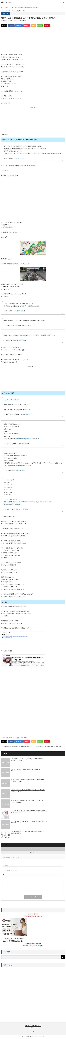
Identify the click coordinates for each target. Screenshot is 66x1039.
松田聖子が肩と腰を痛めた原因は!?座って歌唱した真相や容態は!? (18, 746)
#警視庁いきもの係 (38, 153)
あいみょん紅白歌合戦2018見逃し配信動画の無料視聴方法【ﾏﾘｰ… (29, 821)
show (6, 134)
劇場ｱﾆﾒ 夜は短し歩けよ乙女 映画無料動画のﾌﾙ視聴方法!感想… (28, 779)
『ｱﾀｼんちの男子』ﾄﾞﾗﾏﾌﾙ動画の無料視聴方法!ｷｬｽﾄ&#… (26, 769)
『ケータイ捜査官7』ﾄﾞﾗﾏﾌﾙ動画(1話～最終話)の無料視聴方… (28, 831)
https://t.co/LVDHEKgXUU (11, 399)
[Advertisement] (33, 40)
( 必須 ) (6, 865)
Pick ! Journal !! (33, 1025)
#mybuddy (23, 438)
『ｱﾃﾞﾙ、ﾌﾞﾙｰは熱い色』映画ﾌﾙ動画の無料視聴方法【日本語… (28, 790)
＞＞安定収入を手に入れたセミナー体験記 (33, 945)
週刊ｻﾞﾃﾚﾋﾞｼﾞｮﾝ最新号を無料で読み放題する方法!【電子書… (27, 800)
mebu (24, 20)
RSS (33, 1031)
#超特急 (17, 438)
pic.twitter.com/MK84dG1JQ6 (22, 465)
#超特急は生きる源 (26, 501)
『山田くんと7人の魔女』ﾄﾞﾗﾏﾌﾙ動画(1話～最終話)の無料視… (28, 758)
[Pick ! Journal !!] (6, 2)
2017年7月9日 (19, 158)
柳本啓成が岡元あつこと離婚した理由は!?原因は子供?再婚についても (50, 746)
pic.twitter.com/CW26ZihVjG (11, 504)
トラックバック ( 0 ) (33, 848)
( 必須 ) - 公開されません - (10, 870)
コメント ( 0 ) (33, 852)
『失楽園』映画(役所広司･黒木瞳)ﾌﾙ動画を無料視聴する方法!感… (29, 810)
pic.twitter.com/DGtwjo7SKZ (52, 153)
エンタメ (10, 20)
